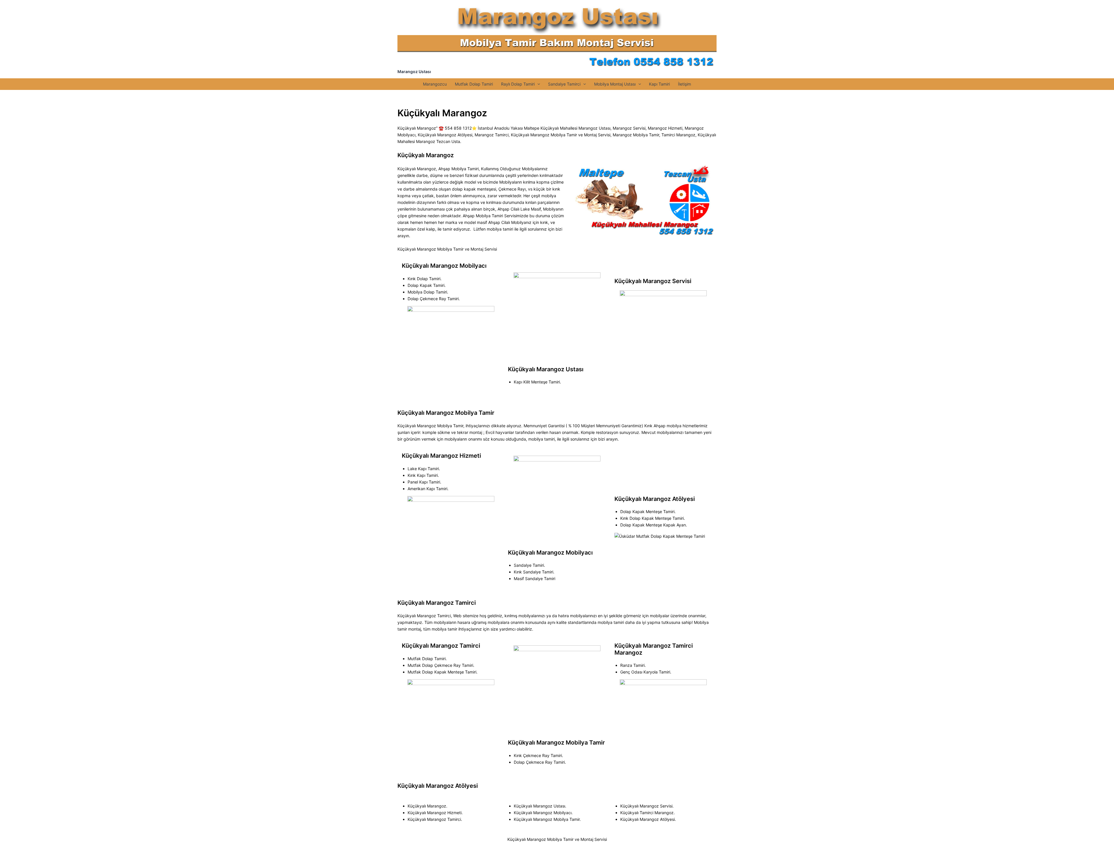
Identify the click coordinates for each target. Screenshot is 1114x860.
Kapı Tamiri (659, 84)
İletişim (684, 84)
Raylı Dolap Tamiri (518, 84)
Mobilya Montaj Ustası (615, 84)
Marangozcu (435, 84)
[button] (537, 84)
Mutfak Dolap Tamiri (474, 84)
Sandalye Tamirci (564, 84)
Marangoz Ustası (414, 71)
